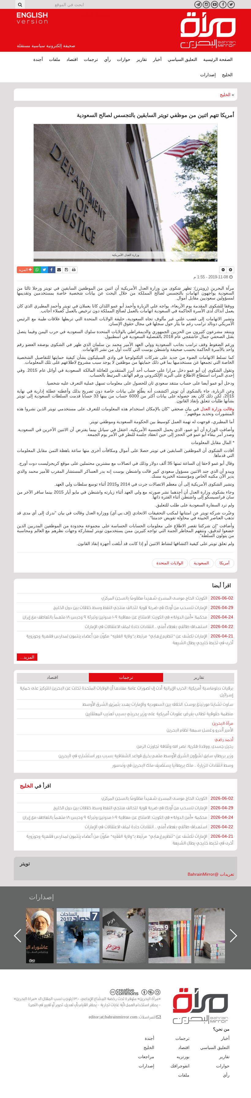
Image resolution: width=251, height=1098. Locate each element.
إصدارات (208, 74)
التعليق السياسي (182, 59)
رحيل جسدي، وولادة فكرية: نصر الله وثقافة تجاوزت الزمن (185, 742)
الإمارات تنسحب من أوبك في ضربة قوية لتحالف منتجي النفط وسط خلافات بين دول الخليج (143, 607)
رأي (107, 59)
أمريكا (224, 563)
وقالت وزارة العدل (217, 408)
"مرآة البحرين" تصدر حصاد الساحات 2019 (222, 922)
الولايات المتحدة (169, 563)
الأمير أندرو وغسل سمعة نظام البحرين (200, 726)
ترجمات (91, 59)
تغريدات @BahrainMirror (211, 874)
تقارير (142, 59)
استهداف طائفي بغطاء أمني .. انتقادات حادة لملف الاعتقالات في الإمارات (159, 626)
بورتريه (183, 1056)
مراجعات (146, 1056)
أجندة (38, 59)
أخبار (157, 59)
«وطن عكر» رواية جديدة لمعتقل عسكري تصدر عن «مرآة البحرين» (176, 925)
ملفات (54, 59)
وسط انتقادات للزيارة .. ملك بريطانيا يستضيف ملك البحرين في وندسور (172, 765)
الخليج (227, 74)
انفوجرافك (179, 1065)
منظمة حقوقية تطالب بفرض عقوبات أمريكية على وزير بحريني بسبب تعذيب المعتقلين (159, 713)
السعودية (201, 563)
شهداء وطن (38, 914)
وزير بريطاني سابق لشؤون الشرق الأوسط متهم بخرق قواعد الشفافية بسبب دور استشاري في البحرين (145, 755)
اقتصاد (72, 59)
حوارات (123, 59)
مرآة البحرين (208, 30)
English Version (32, 18)
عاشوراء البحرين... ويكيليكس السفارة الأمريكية (84, 922)
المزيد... (27, 657)
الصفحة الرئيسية (218, 59)
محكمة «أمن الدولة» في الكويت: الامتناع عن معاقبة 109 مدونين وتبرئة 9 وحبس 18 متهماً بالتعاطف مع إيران (128, 617)
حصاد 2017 (130, 914)
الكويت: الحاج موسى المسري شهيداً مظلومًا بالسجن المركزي (167, 598)
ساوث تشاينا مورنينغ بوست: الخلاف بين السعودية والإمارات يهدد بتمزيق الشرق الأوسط (157, 704)
